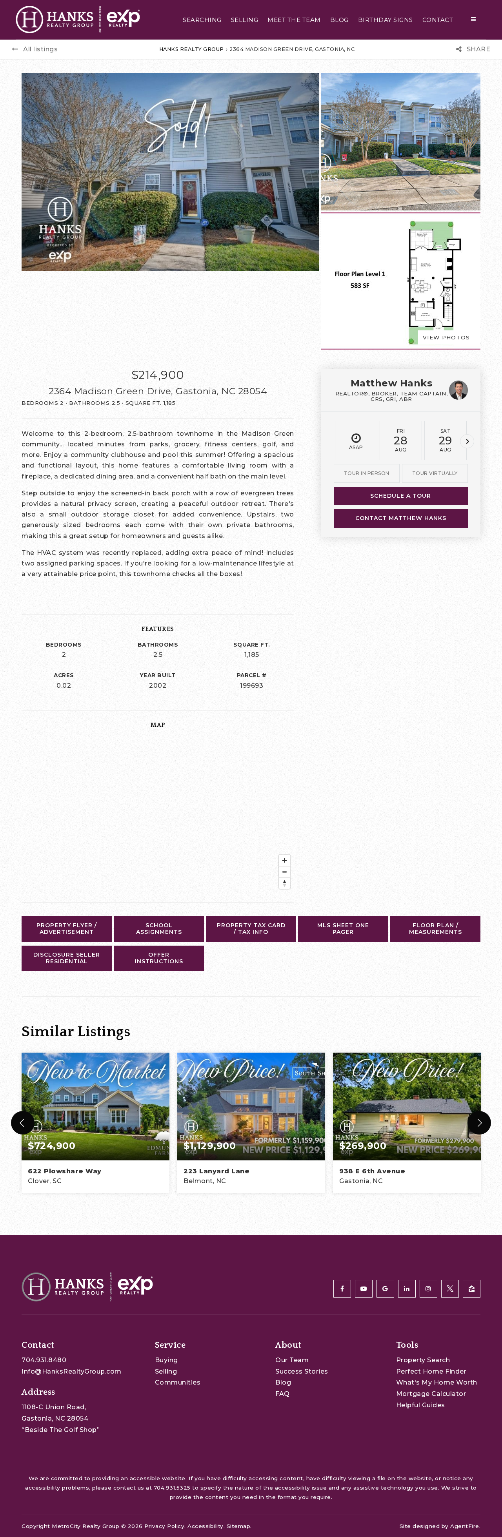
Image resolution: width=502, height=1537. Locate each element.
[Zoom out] (284, 871)
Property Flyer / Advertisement (66, 929)
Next (467, 441)
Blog (283, 1382)
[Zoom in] (284, 860)
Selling (166, 1371)
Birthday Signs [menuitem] (385, 20)
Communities (178, 1382)
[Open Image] (400, 141)
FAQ (282, 1393)
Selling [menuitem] (244, 20)
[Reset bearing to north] (284, 883)
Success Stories (301, 1371)
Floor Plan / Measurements (435, 929)
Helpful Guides (420, 1405)
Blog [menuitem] (339, 20)
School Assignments (159, 929)
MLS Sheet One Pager (343, 929)
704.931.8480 (44, 1360)
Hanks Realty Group (191, 49)
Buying (166, 1360)
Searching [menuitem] (202, 20)
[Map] (158, 814)
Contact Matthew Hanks (400, 518)
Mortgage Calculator (431, 1393)
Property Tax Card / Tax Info (251, 929)
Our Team (292, 1360)
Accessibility (205, 1526)
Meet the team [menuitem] (294, 20)
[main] (251, 617)
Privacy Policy (164, 1526)
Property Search (423, 1360)
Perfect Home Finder (431, 1371)
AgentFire (464, 1526)
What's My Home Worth (436, 1382)
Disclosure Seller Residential (66, 958)
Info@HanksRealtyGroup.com (72, 1371)
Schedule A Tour (400, 495)
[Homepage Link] (78, 19)
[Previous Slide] (23, 1123)
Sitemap (239, 1526)
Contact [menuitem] (437, 20)
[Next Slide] (479, 1123)
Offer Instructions (159, 958)
